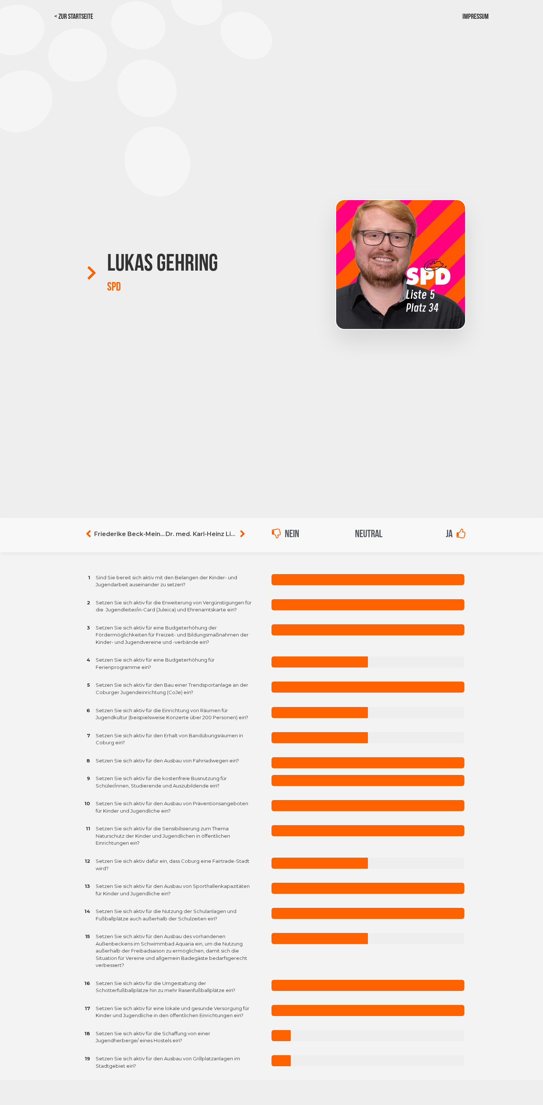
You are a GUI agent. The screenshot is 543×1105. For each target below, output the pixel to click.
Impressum (475, 17)
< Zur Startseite (73, 17)
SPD (114, 288)
